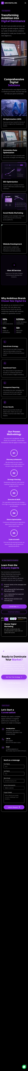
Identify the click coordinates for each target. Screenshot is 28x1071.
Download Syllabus (14, 612)
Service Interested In (9, 785)
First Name (7, 764)
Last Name (7, 771)
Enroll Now (12, 606)
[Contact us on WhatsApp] (24, 1066)
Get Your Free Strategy (13, 677)
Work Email (7, 778)
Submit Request (13, 807)
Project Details (8, 792)
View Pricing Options (14, 683)
